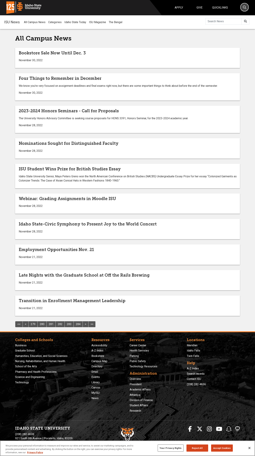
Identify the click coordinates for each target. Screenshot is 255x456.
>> (92, 324)
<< (18, 324)
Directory (97, 366)
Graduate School (25, 350)
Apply (179, 7)
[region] (127, 448)
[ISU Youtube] (219, 429)
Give (199, 7)
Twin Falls (193, 356)
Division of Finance (141, 400)
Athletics (135, 395)
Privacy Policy (35, 452)
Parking (134, 356)
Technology (22, 382)
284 (78, 324)
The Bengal (115, 22)
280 (42, 324)
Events (95, 377)
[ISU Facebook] (189, 429)
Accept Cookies (222, 448)
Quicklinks (220, 7)
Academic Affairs (140, 389)
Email (94, 371)
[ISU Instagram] (209, 429)
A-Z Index (97, 350)
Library (95, 382)
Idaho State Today (75, 22)
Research (135, 410)
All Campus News (34, 22)
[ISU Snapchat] (228, 429)
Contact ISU (194, 379)
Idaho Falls (193, 350)
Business (21, 345)
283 (69, 324)
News (95, 398)
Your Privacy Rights (170, 448)
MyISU (95, 392)
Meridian (192, 345)
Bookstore (97, 356)
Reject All (197, 448)
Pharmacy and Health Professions (36, 371)
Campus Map (99, 361)
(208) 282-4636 (196, 384)
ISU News (12, 22)
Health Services (139, 350)
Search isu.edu (196, 373)
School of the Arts (26, 366)
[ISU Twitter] (199, 429)
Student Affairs (139, 405)
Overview (135, 379)
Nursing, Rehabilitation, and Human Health (40, 361)
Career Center (138, 345)
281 (51, 324)
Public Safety (138, 361)
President (136, 384)
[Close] (249, 448)
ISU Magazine (97, 22)
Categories (55, 22)
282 (60, 324)
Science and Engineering (30, 377)
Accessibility (99, 345)
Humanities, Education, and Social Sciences (41, 356)
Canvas (95, 387)
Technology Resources (143, 366)
